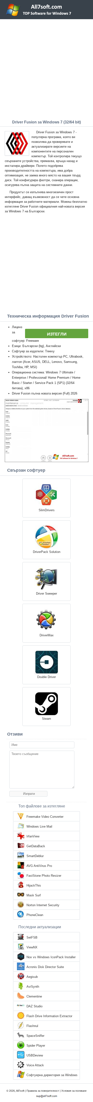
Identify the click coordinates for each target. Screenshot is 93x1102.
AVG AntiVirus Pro (39, 866)
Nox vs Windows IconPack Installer (51, 957)
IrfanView (32, 836)
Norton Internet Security (42, 905)
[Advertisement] (46, 68)
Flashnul (32, 1026)
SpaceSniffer (35, 1036)
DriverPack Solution (46, 552)
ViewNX (31, 947)
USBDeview (34, 1055)
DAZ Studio (34, 1006)
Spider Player (35, 1045)
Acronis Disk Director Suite (45, 967)
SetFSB (31, 937)
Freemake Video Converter (44, 816)
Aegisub (32, 977)
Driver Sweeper (46, 593)
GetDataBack (35, 846)
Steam (46, 718)
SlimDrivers (47, 510)
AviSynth (32, 986)
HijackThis (33, 885)
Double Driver (46, 677)
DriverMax (47, 635)
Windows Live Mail (39, 826)
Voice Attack (35, 1065)
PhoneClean (34, 915)
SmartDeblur (35, 856)
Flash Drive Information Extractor (49, 1016)
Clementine (34, 996)
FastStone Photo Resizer (43, 875)
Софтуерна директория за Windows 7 (52, 1075)
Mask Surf (33, 895)
